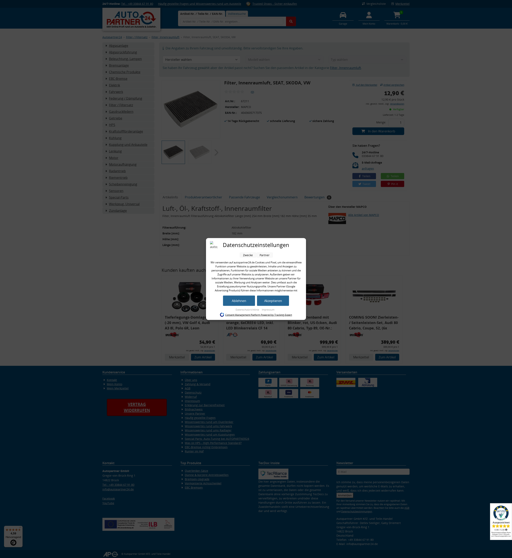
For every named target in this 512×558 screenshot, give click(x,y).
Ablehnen (239, 301)
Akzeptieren (273, 301)
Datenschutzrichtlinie (248, 309)
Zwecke (248, 255)
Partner (265, 255)
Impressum (268, 309)
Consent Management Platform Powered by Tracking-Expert (258, 314)
